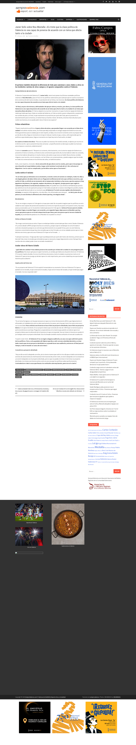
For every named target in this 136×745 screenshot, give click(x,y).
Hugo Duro (109, 438)
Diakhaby (112, 435)
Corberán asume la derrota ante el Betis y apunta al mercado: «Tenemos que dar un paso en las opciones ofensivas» (104, 345)
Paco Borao (107, 447)
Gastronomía (82, 19)
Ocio (52, 19)
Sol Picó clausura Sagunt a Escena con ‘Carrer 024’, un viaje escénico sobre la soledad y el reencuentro (104, 411)
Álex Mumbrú (91, 464)
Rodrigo (101, 453)
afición (89, 430)
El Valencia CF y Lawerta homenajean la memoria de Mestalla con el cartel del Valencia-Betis (102, 382)
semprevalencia (94, 697)
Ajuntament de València (96, 430)
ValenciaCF (26, 372)
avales (27, 374)
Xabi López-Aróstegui (114, 462)
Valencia (103, 459)
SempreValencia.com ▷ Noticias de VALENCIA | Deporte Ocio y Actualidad (45, 697)
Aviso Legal (58, 1)
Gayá (99, 438)
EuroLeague (95, 438)
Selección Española (109, 456)
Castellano (38, 1)
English (44, 1)
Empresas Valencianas (58, 369)
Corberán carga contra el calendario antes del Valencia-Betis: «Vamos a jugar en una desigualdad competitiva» (104, 369)
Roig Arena (107, 453)
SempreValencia (91, 459)
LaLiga (95, 443)
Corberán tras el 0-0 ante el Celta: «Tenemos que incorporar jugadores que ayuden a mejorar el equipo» (104, 396)
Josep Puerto (105, 440)
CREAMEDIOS (116, 697)
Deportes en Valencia (31, 522)
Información (76, 369)
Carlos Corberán (110, 429)
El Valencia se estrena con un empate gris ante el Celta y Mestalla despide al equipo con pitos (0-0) (104, 404)
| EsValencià (32, 19)
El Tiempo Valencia (68, 1)
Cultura (60, 19)
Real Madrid (96, 453)
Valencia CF (92, 462)
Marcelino (91, 447)
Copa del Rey (101, 435)
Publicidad (50, 1)
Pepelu (96, 450)
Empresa (69, 19)
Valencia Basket (111, 459)
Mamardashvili (111, 443)
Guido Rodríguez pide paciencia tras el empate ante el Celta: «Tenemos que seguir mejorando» (103, 389)
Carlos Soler (92, 433)
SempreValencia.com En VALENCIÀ (25, 1)
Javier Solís (34, 374)
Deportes (42, 19)
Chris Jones (100, 433)
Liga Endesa (102, 443)
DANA (108, 435)
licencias (42, 374)
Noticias (18, 372)
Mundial (58, 374)
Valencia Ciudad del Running (104, 462)
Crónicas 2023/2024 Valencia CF (34, 369)
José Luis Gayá (113, 440)
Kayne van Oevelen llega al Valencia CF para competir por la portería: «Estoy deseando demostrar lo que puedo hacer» (103, 362)
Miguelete (50, 374)
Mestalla (99, 447)
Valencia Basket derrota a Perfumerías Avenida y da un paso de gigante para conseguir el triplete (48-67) (32, 391)
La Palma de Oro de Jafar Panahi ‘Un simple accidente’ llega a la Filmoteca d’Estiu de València (103, 338)
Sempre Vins (94, 19)
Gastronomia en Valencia (68, 546)
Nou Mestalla (66, 374)
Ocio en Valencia (31, 547)
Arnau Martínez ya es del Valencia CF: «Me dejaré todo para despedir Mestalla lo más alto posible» (103, 323)
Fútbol (69, 369)
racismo (18, 377)
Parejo (113, 447)
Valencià (20, 19)
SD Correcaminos (99, 456)
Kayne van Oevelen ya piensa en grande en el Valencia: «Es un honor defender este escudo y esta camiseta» (104, 330)
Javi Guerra (97, 440)
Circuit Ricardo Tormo (111, 433)
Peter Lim (75, 374)
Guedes (103, 438)
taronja (97, 459)
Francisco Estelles (33, 36)
